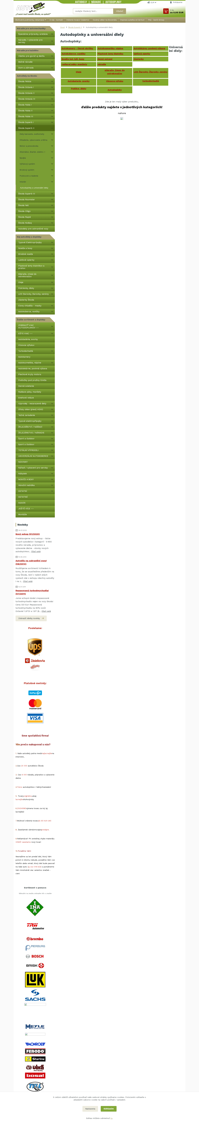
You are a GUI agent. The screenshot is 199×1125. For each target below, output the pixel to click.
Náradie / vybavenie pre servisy (30, 41)
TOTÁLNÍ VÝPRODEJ (28, 450)
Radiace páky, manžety (29, 392)
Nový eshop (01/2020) (28, 534)
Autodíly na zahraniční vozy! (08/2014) (31, 562)
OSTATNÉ (23, 497)
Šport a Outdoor (26, 438)
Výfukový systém (27, 164)
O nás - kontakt (56, 20)
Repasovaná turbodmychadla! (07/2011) (32, 592)
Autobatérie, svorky (28, 339)
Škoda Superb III (26, 193)
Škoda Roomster (26, 199)
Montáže (22, 514)
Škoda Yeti (23, 205)
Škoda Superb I (26, 122)
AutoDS (21, 503)
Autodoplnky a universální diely (34, 188)
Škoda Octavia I (26, 87)
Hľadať (119, 11)
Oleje (20, 282)
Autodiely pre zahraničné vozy (33, 228)
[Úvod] (36, 8)
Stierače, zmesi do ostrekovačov (27, 275)
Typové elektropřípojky (29, 421)
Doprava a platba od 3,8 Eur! (132, 20)
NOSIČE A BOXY (26, 479)
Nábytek (22, 473)
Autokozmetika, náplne (29, 362)
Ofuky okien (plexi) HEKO (30, 409)
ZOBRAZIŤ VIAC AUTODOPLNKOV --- (28, 326)
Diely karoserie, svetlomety (32, 134)
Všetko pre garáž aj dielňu (31, 56)
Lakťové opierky (26, 260)
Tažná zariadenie (26, 415)
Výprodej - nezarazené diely (32, 403)
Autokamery (24, 357)
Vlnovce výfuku (114, 81)
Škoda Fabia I (25, 105)
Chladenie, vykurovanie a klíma (33, 140)
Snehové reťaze (26, 397)
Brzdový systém (27, 170)
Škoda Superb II (26, 128)
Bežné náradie (25, 62)
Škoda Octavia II (26, 93)
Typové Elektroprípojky (30, 242)
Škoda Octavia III (26, 99)
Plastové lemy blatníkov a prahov (31, 267)
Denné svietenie (26, 386)
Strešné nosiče (25, 254)
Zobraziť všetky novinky (29, 618)
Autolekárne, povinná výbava (32, 368)
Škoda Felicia (24, 81)
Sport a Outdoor (26, 444)
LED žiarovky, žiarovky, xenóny (33, 294)
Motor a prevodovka (29, 146)
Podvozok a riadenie (29, 176)
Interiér (23, 182)
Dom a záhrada (26, 68)
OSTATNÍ (22, 491)
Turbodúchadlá (25, 351)
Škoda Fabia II (25, 110)
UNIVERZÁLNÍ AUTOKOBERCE (33, 456)
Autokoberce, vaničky (29, 311)
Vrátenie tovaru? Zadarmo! (77, 20)
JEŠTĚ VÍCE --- (26, 508)
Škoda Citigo (24, 211)
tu (111, 1118)
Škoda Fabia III (25, 116)
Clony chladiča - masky (29, 305)
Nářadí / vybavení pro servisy (33, 468)
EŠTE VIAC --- (25, 333)
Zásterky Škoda (26, 300)
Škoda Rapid (24, 217)
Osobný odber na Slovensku (105, 20)
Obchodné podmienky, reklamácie (29, 20)
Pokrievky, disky (26, 288)
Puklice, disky (78, 88)
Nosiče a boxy (25, 248)
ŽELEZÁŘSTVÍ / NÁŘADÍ (30, 427)
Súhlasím (109, 1108)
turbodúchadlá (150, 81)
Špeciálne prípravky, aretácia (33, 34)
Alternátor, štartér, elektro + (32, 152)
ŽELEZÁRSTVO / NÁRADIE (31, 433)
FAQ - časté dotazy (156, 20)
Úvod (62, 27)
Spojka (23, 158)
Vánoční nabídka (26, 485)
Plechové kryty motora (29, 374)
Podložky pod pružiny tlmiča (32, 380)
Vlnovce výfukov (26, 345)
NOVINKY (23, 462)
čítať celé (36, 551)
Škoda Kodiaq (25, 223)
